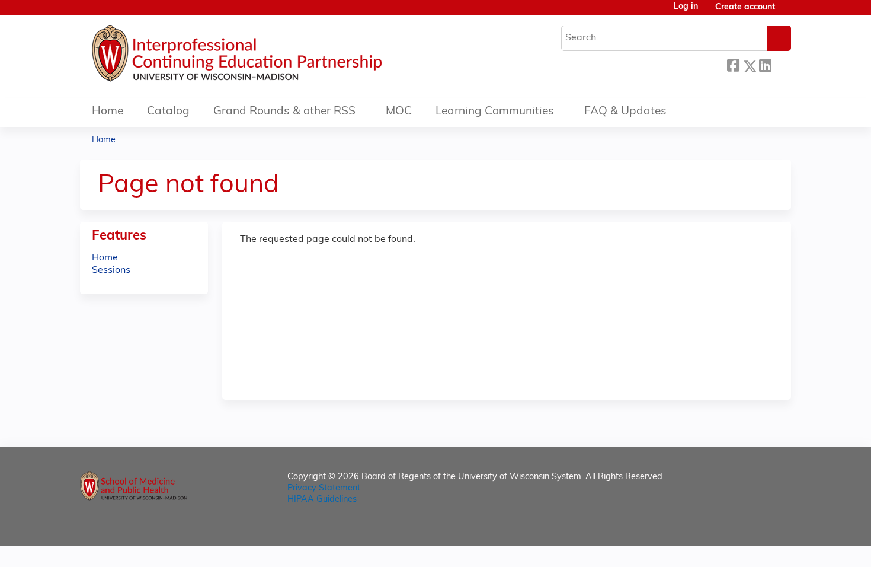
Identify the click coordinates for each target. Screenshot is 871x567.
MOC (399, 111)
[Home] (272, 56)
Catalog (168, 111)
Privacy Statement (323, 488)
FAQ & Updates (625, 111)
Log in (686, 7)
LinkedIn (765, 64)
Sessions (111, 270)
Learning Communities (495, 111)
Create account (745, 7)
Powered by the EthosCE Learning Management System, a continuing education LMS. (749, 526)
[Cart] (787, 12)
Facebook (733, 64)
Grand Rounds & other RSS (284, 111)
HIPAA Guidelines (322, 499)
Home (107, 111)
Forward (781, 64)
